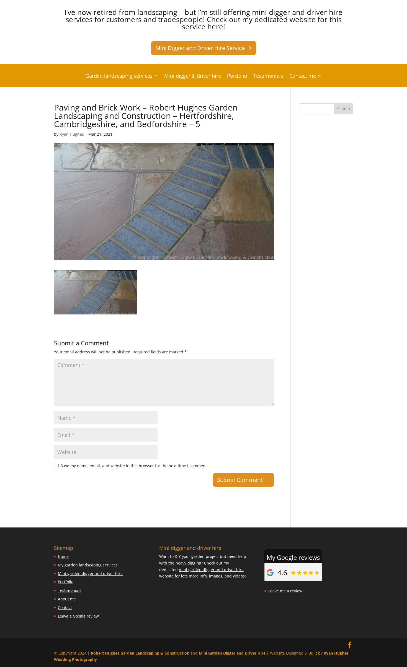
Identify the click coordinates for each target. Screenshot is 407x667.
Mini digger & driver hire (192, 76)
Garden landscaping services (119, 76)
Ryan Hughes (72, 134)
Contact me (302, 76)
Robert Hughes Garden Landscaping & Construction (140, 653)
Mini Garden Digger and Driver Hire (232, 653)
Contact (65, 607)
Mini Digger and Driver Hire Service (200, 48)
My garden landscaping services (88, 565)
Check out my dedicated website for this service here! (262, 22)
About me (67, 599)
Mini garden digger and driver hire (90, 573)
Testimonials (268, 76)
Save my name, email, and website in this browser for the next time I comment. (134, 465)
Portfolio (237, 76)
